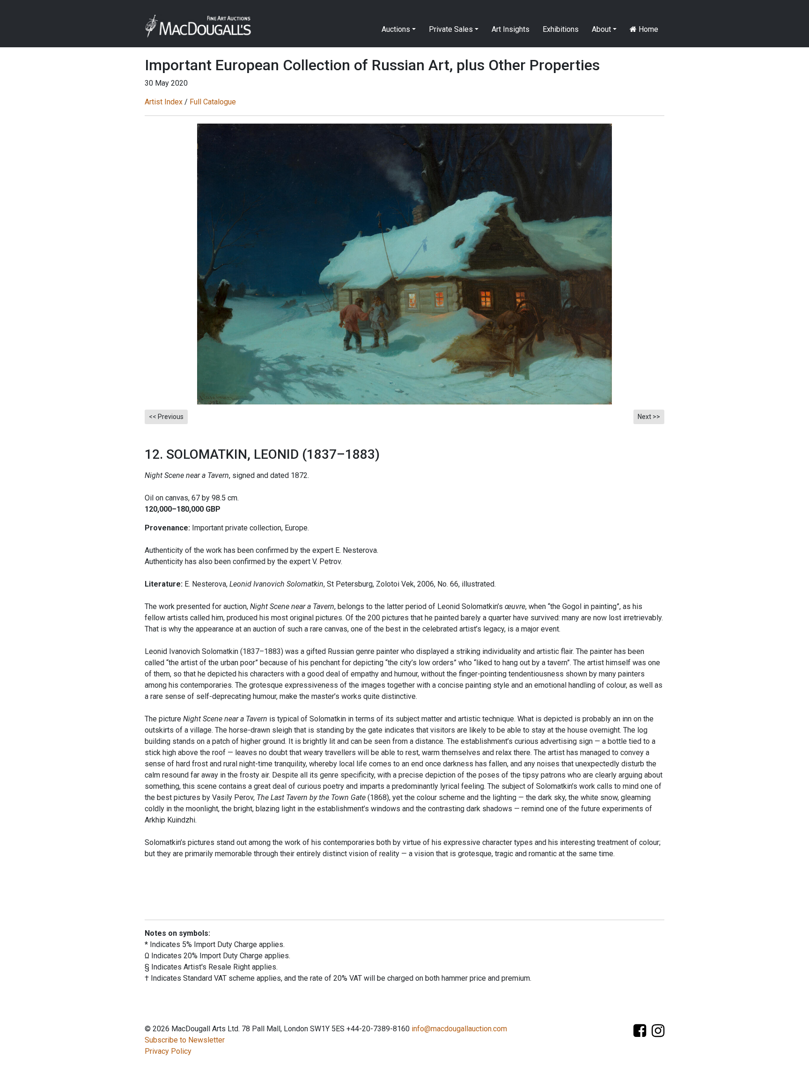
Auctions (396, 29)
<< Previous (166, 416)
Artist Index (164, 101)
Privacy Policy (168, 1051)
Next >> (649, 416)
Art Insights (511, 29)
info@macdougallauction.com (459, 1028)
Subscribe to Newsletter (185, 1040)
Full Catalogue (213, 101)
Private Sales (451, 29)
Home (647, 29)
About (601, 29)
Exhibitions (561, 29)
